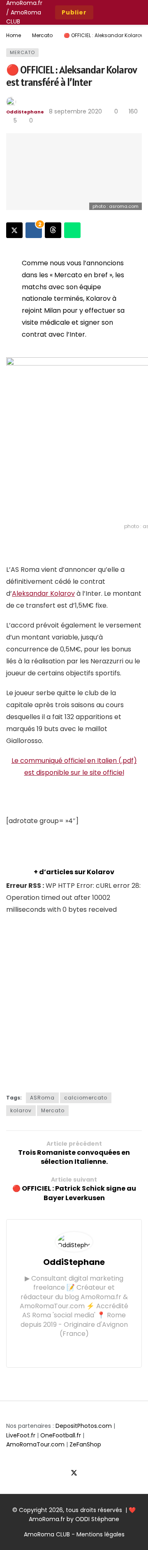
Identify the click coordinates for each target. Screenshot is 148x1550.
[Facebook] (55, 1349)
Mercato (22, 52)
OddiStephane (25, 112)
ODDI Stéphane (97, 1519)
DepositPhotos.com (84, 1426)
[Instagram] (80, 1349)
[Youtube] (88, 1473)
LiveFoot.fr (20, 1435)
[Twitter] (68, 1349)
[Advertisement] (74, 1001)
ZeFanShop (85, 1444)
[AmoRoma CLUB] (136, 12)
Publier (74, 12)
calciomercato (85, 1097)
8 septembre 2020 (75, 111)
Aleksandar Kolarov (43, 593)
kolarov (21, 1110)
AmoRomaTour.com (35, 1444)
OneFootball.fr (60, 1435)
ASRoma (42, 1097)
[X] (74, 1473)
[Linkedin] (93, 1349)
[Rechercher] (117, 12)
